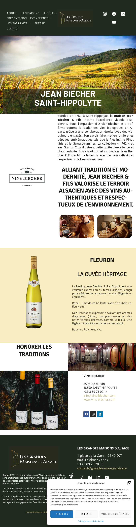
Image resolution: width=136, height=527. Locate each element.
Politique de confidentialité (90, 521)
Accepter (62, 514)
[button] (129, 483)
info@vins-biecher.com (99, 396)
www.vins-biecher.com (99, 400)
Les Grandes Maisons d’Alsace (37, 512)
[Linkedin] (123, 14)
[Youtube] (114, 22)
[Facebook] (114, 14)
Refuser (86, 514)
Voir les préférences (115, 514)
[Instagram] (105, 14)
